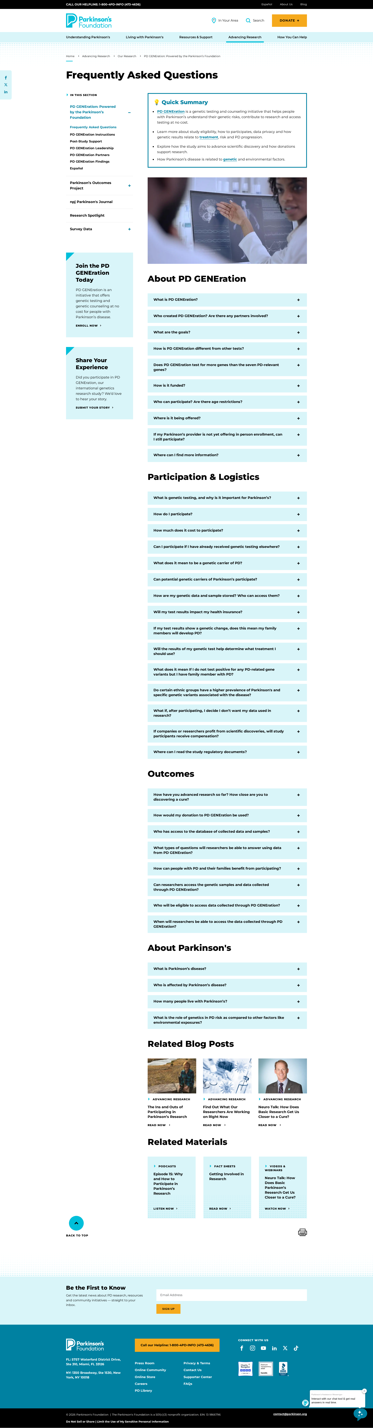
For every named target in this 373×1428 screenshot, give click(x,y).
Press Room (144, 1363)
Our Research (127, 56)
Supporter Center (198, 1377)
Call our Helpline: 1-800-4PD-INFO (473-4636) (103, 4)
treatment (209, 137)
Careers (141, 1384)
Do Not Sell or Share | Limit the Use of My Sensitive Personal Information (117, 1421)
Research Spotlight (87, 215)
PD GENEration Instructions (92, 134)
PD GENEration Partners (90, 155)
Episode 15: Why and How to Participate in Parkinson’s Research (168, 1184)
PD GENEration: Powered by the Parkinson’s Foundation (182, 56)
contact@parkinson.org (290, 1414)
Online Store (145, 1377)
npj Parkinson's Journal (91, 202)
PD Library (143, 1390)
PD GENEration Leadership (92, 148)
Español (76, 168)
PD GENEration (171, 111)
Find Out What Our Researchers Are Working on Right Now (226, 1112)
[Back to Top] (76, 1223)
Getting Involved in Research (226, 1176)
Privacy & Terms (197, 1363)
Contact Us (193, 1370)
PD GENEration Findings (90, 161)
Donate (287, 20)
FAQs (188, 1384)
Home (70, 56)
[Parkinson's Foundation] (89, 20)
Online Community (150, 1370)
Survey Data (81, 229)
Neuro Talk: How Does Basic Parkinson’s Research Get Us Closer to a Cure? (280, 1188)
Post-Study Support (86, 141)
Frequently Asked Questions (93, 127)
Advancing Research (96, 56)
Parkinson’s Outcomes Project (90, 185)
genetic (230, 159)
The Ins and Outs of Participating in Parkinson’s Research (167, 1112)
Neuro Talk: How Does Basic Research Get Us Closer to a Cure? (278, 1112)
